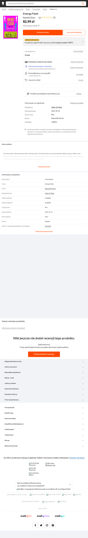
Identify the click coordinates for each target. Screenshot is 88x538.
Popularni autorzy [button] (11, 394)
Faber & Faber (56, 107)
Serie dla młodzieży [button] (12, 389)
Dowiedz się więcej (76, 458)
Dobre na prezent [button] (11, 367)
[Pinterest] (52, 525)
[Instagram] (47, 525)
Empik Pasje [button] (9, 413)
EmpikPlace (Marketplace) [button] (14, 424)
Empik (4, 9)
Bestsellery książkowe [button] (12, 372)
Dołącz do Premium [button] (76, 67)
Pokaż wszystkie (76, 103)
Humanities (36, 9)
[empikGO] (60, 516)
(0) (54, 17)
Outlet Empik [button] (9, 429)
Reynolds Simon (29, 17)
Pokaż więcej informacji (44, 231)
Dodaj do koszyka (43, 32)
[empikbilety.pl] (43, 516)
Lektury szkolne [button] (10, 383)
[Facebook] (35, 525)
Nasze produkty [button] (10, 418)
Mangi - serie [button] (9, 378)
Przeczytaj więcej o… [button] (12, 400)
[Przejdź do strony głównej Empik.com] (3, 3)
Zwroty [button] (80, 80)
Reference (53, 9)
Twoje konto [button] (9, 435)
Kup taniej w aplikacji (74, 32)
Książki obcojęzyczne (16, 9)
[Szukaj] (83, 3)
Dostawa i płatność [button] (77, 62)
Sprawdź (48, 226)
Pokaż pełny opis (44, 167)
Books (28, 9)
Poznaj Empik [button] (9, 407)
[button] (10, 27)
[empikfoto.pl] (26, 516)
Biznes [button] (7, 440)
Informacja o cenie (30, 25)
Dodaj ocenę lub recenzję (44, 354)
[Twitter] (41, 525)
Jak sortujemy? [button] (78, 51)
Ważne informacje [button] (11, 446)
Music (45, 9)
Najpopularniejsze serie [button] (13, 361)
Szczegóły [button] (79, 74)
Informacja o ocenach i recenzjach (13, 328)
